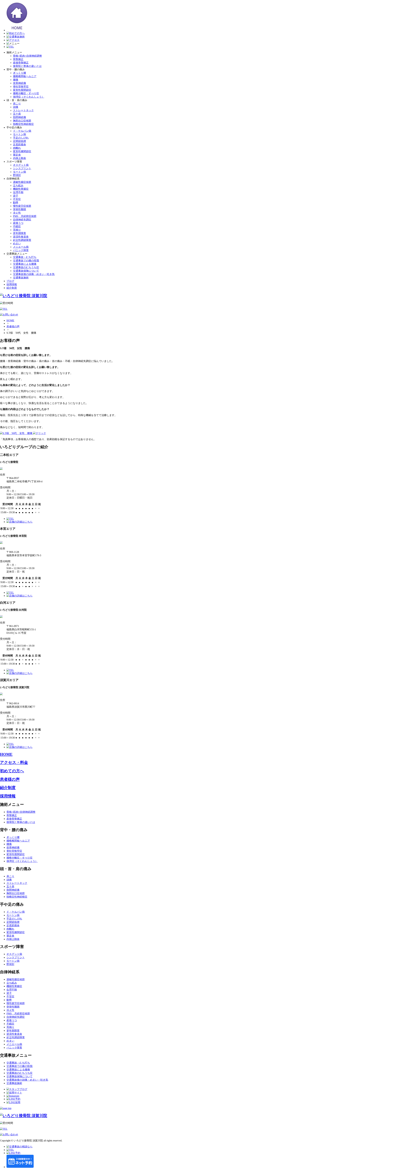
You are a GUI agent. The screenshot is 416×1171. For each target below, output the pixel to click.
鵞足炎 (17, 154)
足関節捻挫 (19, 141)
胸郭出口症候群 (22, 120)
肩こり (17, 103)
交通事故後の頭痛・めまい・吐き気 (34, 274)
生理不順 (18, 192)
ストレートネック (23, 110)
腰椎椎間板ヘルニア (24, 76)
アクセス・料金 (14, 762)
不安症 (17, 199)
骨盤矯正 (18, 59)
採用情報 (11, 284)
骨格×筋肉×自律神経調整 (27, 55)
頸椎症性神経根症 (23, 124)
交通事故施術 (21, 277)
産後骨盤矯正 (21, 62)
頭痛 (15, 107)
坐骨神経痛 (19, 83)
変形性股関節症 (22, 90)
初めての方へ (12, 771)
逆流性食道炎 (21, 236)
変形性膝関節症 (22, 151)
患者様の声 (13, 326)
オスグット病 (21, 165)
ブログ (10, 281)
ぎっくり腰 (19, 72)
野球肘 (17, 175)
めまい (17, 243)
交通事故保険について (26, 270)
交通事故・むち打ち (24, 257)
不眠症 (17, 226)
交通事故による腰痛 (24, 264)
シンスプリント (22, 168)
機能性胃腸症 (21, 188)
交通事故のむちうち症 (26, 267)
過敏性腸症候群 (22, 182)
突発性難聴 (19, 209)
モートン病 (19, 134)
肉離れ (17, 148)
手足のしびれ (21, 137)
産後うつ (18, 223)
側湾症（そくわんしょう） (28, 96)
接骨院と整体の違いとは (27, 66)
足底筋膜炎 (19, 144)
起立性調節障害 (22, 240)
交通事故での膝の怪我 (26, 260)
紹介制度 (11, 287)
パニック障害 (21, 250)
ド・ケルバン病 (22, 130)
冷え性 (17, 212)
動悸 (15, 202)
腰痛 (15, 79)
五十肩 (17, 113)
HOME (10, 320)
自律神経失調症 (22, 219)
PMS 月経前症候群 (24, 216)
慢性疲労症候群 (22, 206)
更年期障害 (19, 233)
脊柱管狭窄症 (21, 86)
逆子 (15, 195)
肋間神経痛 (19, 117)
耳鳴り (17, 229)
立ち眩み (18, 185)
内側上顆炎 (19, 158)
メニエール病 (21, 246)
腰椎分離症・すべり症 (26, 93)
